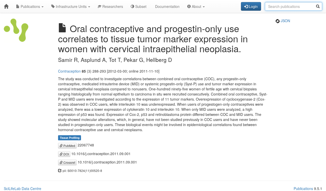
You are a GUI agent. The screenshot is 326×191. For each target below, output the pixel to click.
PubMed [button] (69, 145)
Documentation (167, 6)
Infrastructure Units (71, 6)
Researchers (112, 6)
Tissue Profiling (69, 138)
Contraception (69, 71)
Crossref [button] (69, 162)
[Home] (6, 6)
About (196, 6)
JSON (285, 20)
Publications (30, 6)
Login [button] (253, 6)
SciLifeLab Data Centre (22, 188)
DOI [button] (66, 154)
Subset (140, 6)
